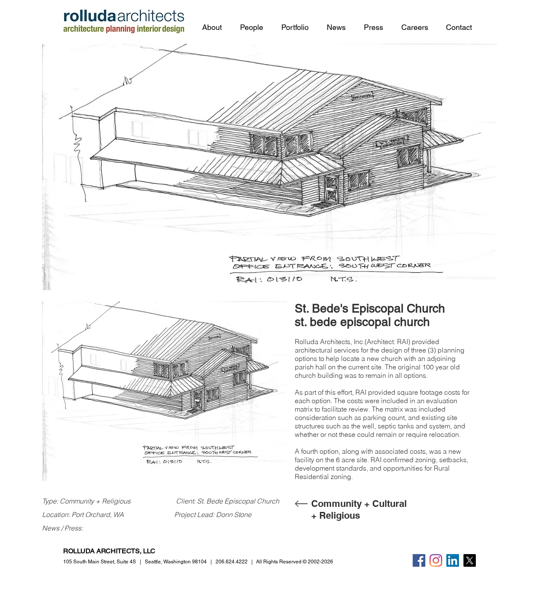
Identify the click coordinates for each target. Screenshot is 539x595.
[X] (469, 560)
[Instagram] (436, 560)
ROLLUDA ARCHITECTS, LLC (109, 551)
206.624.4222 (232, 562)
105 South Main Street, (99, 562)
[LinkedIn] (452, 560)
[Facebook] (419, 560)
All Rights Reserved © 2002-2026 (294, 562)
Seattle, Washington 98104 (176, 562)
